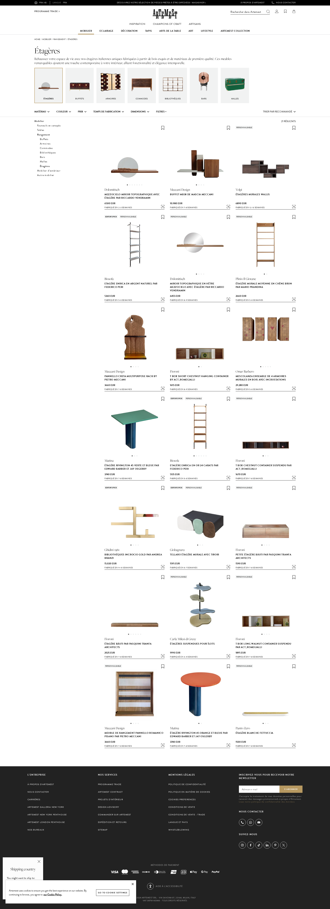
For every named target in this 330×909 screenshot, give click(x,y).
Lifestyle (207, 31)
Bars (42, 157)
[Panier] (293, 11)
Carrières (34, 799)
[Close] (133, 884)
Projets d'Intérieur (110, 799)
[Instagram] (242, 845)
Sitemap (102, 829)
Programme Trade (46, 11)
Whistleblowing (178, 829)
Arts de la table (170, 31)
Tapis (148, 31)
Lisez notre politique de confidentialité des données (267, 801)
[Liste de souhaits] (285, 11)
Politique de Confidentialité (187, 784)
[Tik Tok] (259, 845)
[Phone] (242, 822)
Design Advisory (108, 807)
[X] (283, 845)
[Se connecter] (276, 11)
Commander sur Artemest (114, 814)
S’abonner (291, 789)
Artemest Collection (235, 31)
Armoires (45, 143)
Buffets (44, 139)
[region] (71, 891)
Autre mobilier (45, 175)
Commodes (46, 148)
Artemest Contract (110, 791)
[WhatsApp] (250, 822)
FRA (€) (43, 2)
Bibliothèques (48, 152)
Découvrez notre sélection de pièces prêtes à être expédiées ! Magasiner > (161, 2)
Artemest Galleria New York (46, 807)
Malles (43, 161)
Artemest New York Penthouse (47, 814)
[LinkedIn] (267, 845)
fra (60, 2)
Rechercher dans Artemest (245, 12)
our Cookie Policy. (52, 894)
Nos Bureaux (36, 829)
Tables (40, 130)
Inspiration (137, 24)
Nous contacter (286, 2)
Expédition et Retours (112, 822)
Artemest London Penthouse (46, 822)
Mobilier (86, 31)
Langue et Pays (178, 822)
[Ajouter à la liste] (163, 128)
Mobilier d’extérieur (48, 171)
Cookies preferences (182, 799)
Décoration (129, 31)
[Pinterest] (275, 845)
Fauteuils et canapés (49, 125)
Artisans (195, 24)
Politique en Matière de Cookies (189, 791)
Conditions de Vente (181, 807)
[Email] (259, 822)
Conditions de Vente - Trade (186, 814)
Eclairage (106, 31)
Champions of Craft (167, 24)
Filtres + (161, 111)
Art (191, 31)
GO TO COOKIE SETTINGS (112, 892)
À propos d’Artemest (253, 2)
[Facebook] (250, 845)
